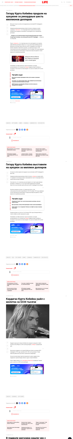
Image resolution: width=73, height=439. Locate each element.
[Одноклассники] (27, 130)
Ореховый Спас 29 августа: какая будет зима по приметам (41, 428)
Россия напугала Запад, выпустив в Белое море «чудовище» (12, 289)
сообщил (34, 176)
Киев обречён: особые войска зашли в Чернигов (13, 423)
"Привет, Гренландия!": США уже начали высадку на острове (41, 423)
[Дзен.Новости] (17, 130)
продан (27, 67)
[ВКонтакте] (25, 130)
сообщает (34, 344)
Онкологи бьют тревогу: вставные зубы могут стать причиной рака (41, 150)
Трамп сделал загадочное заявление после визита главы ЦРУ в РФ (42, 155)
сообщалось (16, 43)
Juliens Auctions (17, 100)
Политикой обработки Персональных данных (27, 5)
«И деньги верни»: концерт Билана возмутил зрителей (26, 154)
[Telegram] (22, 130)
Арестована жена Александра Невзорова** (13, 428)
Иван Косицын (13, 102)
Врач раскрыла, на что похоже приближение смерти (13, 149)
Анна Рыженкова (13, 376)
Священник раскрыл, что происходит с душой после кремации (26, 150)
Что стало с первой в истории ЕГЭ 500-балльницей (27, 284)
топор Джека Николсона (27, 360)
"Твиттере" (17, 29)
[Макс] (19, 130)
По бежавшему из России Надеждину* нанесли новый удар (13, 284)
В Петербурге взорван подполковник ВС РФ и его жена (12, 155)
